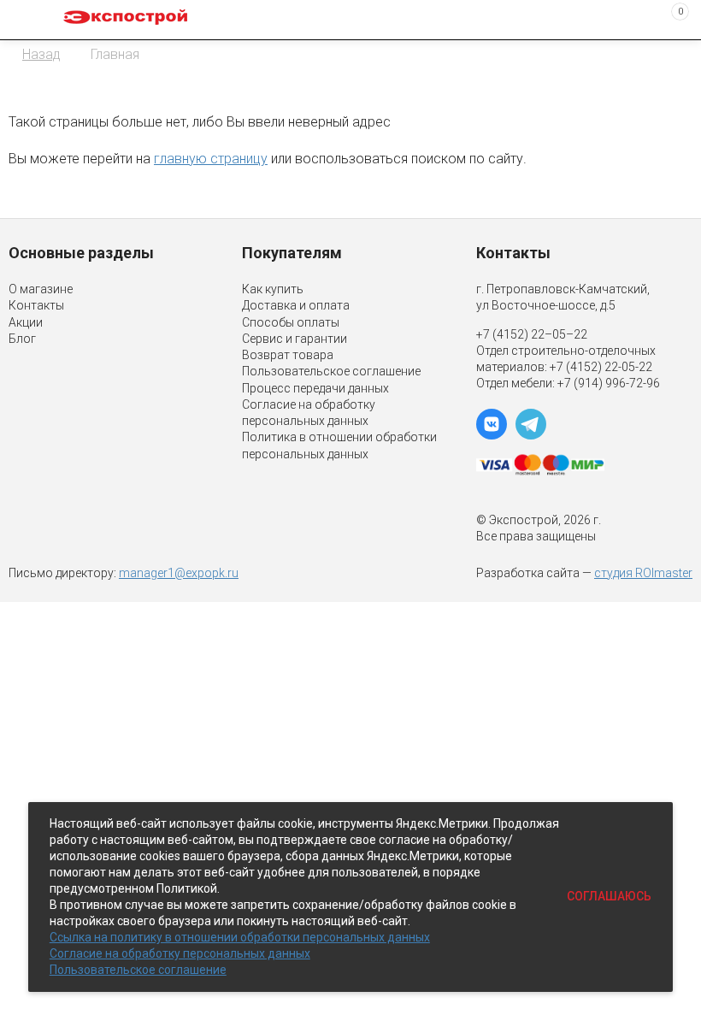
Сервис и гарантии (294, 338)
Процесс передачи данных (315, 388)
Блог (22, 338)
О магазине (41, 289)
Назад (41, 54)
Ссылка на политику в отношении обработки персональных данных (240, 937)
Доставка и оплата (296, 305)
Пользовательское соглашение (331, 371)
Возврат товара (287, 355)
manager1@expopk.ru (179, 573)
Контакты (36, 305)
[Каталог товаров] (26, 19)
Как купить (272, 289)
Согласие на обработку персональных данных (180, 953)
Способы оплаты (290, 322)
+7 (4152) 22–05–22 (531, 334)
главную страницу (211, 158)
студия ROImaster (643, 573)
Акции (26, 322)
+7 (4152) (577, 367)
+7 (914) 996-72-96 (608, 383)
